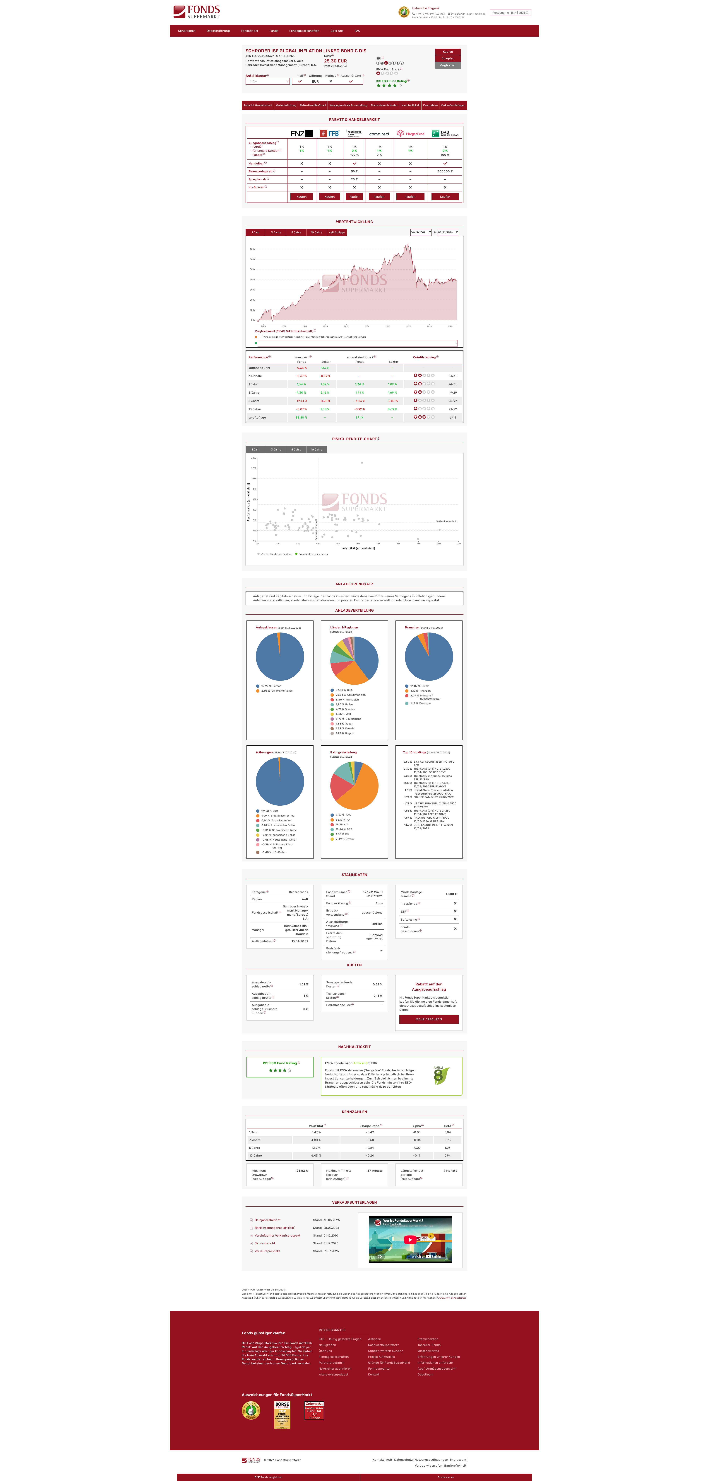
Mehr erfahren (429, 1019)
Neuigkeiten (327, 1345)
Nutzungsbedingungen (431, 1459)
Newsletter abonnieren (335, 1368)
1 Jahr (256, 232)
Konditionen (187, 31)
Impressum (458, 1459)
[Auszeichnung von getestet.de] (314, 1410)
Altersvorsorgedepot (333, 1374)
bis (435, 232)
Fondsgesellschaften (304, 31)
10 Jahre (316, 232)
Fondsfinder (249, 31)
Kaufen (448, 51)
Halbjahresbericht (267, 1220)
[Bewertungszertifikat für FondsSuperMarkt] (405, 13)
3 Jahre (276, 232)
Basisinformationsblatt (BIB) (275, 1228)
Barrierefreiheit (455, 1465)
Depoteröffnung (218, 31)
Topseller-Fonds (429, 1345)
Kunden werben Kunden (385, 1351)
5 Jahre (296, 232)
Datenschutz (403, 1459)
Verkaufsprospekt (267, 1251)
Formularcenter (379, 1368)
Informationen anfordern (435, 1362)
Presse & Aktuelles (381, 1356)
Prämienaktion (428, 1339)
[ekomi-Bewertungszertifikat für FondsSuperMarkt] (251, 1410)
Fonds (274, 31)
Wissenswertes (428, 1351)
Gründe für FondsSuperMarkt (389, 1362)
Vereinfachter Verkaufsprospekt (277, 1235)
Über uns (337, 31)
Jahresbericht (265, 1243)
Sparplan (448, 58)
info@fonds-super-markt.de (468, 14)
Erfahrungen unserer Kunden (439, 1356)
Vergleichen (448, 65)
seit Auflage (337, 232)
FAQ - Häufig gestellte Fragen (340, 1339)
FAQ (357, 31)
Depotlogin (425, 1374)
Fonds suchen (446, 1477)
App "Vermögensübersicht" (437, 1368)
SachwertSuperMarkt (383, 1345)
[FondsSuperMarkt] (197, 12)
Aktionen (374, 1339)
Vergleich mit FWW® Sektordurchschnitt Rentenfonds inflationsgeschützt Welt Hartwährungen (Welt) (314, 337)
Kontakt (373, 1374)
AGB (389, 1459)
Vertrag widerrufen (428, 1465)
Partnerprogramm (332, 1362)
